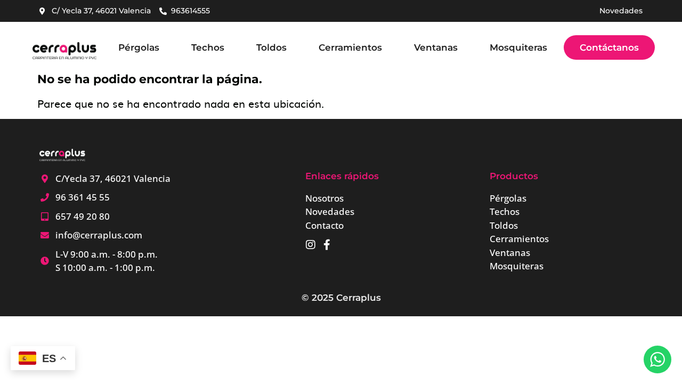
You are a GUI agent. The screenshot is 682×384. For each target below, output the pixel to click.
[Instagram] (310, 244)
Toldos (271, 47)
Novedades (621, 10)
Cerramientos (350, 47)
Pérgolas (138, 47)
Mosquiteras (518, 47)
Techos (207, 47)
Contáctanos (609, 47)
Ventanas (436, 47)
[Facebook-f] (326, 244)
